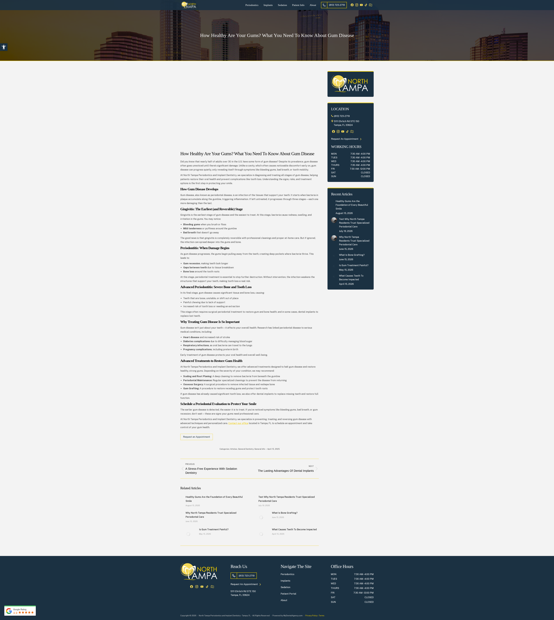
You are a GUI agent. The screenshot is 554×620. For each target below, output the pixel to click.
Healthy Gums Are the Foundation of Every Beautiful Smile (214, 499)
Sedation (285, 587)
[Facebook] (352, 5)
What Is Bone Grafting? (284, 512)
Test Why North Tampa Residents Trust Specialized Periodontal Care (286, 499)
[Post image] (181, 497)
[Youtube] (361, 5)
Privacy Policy (311, 616)
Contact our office (238, 423)
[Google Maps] (370, 5)
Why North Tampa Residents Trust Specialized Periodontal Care (211, 514)
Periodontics (287, 574)
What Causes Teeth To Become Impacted (294, 529)
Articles (233, 449)
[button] (4, 47)
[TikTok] (366, 5)
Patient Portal (288, 593)
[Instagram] (356, 5)
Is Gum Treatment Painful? (214, 529)
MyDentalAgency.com (293, 616)
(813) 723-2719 (337, 5)
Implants (285, 580)
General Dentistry (245, 449)
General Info (259, 449)
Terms (321, 616)
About (284, 600)
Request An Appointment (345, 139)
